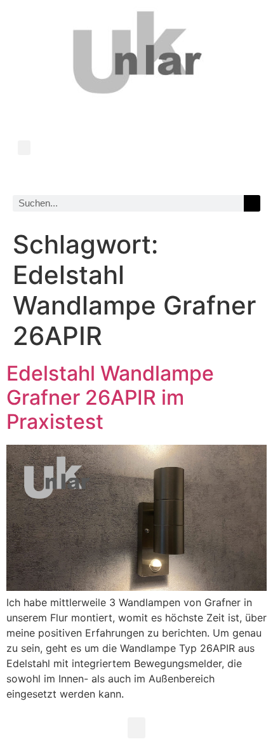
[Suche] (252, 203)
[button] (24, 147)
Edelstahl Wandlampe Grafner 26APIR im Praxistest (110, 398)
